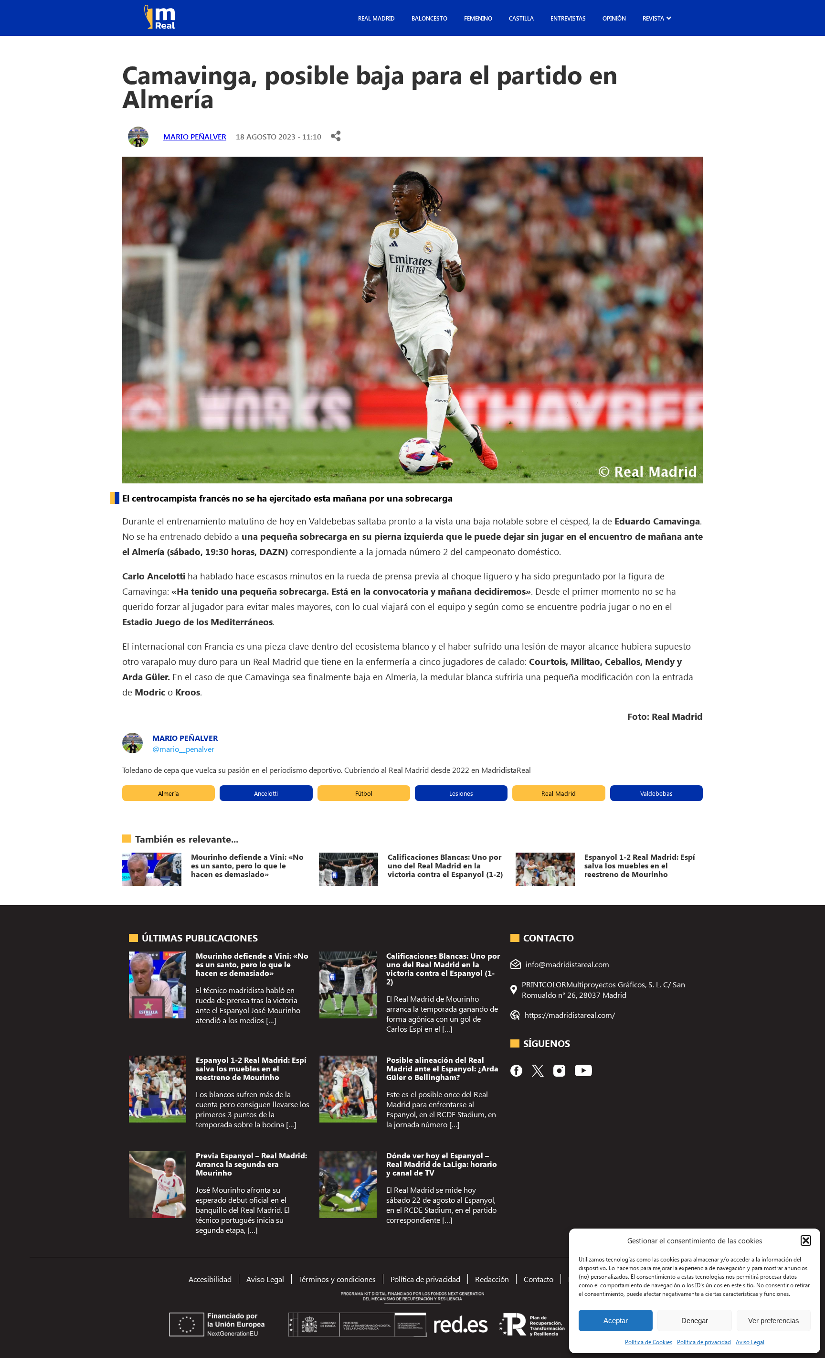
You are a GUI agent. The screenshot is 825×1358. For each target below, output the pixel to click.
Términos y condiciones (337, 1279)
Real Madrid (376, 18)
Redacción (492, 1279)
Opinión (614, 18)
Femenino (478, 18)
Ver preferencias (773, 1320)
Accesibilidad (210, 1279)
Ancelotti (266, 793)
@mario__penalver (183, 749)
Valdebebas (656, 793)
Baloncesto (429, 18)
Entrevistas (568, 18)
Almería (168, 793)
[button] (806, 1240)
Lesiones (461, 793)
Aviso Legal (750, 1342)
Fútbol (363, 793)
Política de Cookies (648, 1342)
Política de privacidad (704, 1342)
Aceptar (615, 1320)
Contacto (538, 1279)
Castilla (521, 18)
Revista (653, 18)
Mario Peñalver (194, 136)
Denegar (694, 1320)
